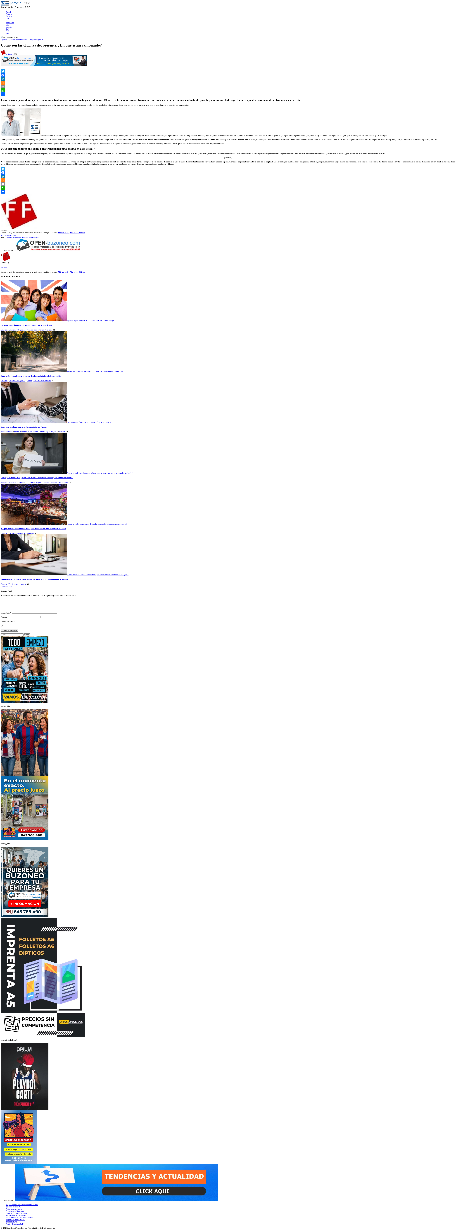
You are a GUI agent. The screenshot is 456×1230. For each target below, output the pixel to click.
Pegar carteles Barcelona (15, 1211)
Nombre (5, 617)
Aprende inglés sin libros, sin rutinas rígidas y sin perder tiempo (90, 320)
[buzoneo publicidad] (44, 65)
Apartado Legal (11, 1222)
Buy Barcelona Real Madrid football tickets (22, 1205)
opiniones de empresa (13, 237)
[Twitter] (228, 71)
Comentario (6, 613)
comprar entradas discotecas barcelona (20, 1217)
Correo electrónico (8, 621)
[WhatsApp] (228, 90)
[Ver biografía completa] (19, 235)
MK (7, 25)
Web (7, 33)
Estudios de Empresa (34, 482)
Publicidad (10, 23)
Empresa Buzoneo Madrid (15, 1220)
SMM (8, 29)
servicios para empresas (30, 237)
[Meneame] (228, 83)
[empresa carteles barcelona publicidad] (19, 1163)
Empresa (9, 14)
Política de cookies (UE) (15, 1224)
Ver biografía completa (9, 235)
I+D (7, 18)
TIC (7, 31)
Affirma (9, 54)
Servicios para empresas (34, 39)
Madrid (29, 381)
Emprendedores (7, 432)
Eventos (9, 16)
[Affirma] (5, 261)
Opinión (9, 27)
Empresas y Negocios (17, 330)
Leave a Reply (6, 586)
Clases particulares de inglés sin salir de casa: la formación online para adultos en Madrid (100, 473)
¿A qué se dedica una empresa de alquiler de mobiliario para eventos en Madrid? (97, 524)
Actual (8, 12)
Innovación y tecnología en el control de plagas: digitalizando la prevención (95, 371)
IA (7, 20)
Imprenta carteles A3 (13, 1207)
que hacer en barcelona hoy (16, 1215)
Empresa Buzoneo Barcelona (17, 1213)
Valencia (49, 330)
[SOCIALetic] (15, 8)
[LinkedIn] (228, 79)
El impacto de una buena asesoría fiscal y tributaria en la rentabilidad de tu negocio (97, 575)
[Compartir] (228, 94)
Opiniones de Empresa (16, 39)
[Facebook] (228, 75)
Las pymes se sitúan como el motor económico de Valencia (89, 422)
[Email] (228, 86)
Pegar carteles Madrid (14, 1209)
